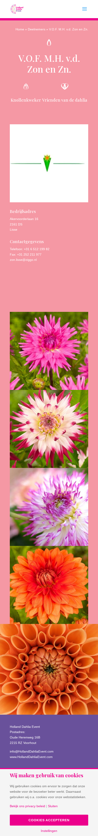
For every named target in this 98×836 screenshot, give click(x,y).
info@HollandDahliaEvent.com (32, 751)
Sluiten (53, 806)
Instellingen (49, 830)
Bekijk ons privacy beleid (27, 806)
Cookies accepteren (49, 820)
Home (19, 29)
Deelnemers (36, 29)
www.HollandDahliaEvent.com (31, 757)
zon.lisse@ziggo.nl (23, 260)
